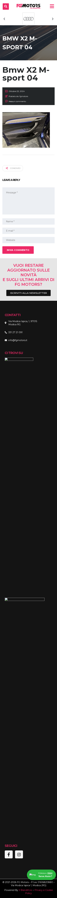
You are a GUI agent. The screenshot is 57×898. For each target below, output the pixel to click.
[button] (4, 19)
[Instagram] (19, 854)
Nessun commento (17, 101)
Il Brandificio (25, 890)
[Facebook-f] (9, 854)
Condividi (15, 168)
